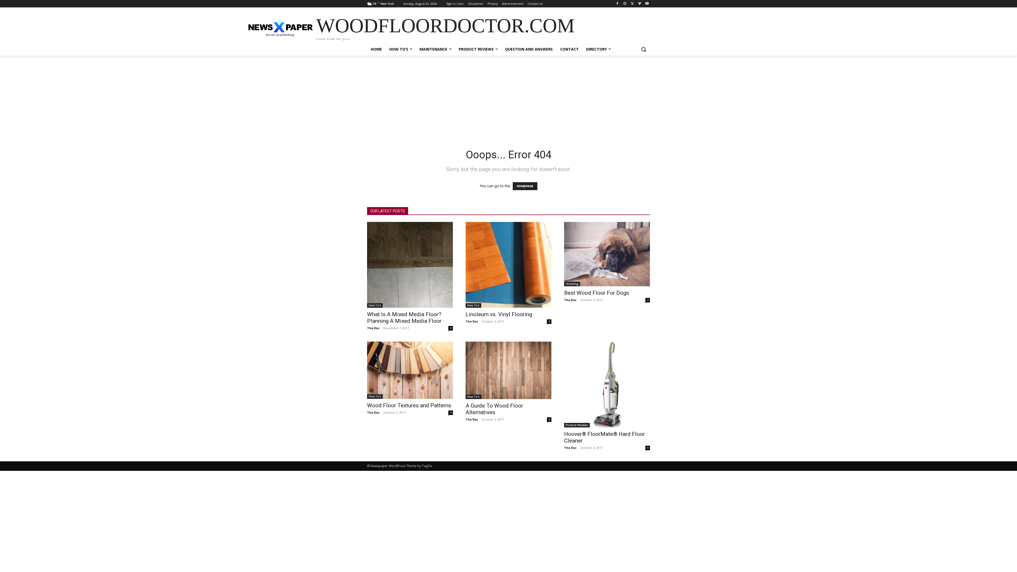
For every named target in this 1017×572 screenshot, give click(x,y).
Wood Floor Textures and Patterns (409, 405)
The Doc (373, 328)
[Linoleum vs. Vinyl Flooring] (508, 265)
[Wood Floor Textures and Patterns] (410, 370)
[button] (643, 49)
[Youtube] (647, 4)
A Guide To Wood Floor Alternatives (494, 409)
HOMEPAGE (525, 186)
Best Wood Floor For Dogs (596, 293)
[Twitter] (632, 4)
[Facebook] (617, 4)
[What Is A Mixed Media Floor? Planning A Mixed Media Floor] (410, 265)
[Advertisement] (508, 95)
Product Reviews (577, 425)
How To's (375, 305)
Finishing (572, 284)
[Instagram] (625, 4)
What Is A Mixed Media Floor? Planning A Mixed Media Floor (404, 317)
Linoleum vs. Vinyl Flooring (499, 314)
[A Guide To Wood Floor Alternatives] (508, 370)
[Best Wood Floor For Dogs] (607, 254)
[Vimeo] (639, 4)
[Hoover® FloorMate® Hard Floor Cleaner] (607, 384)
